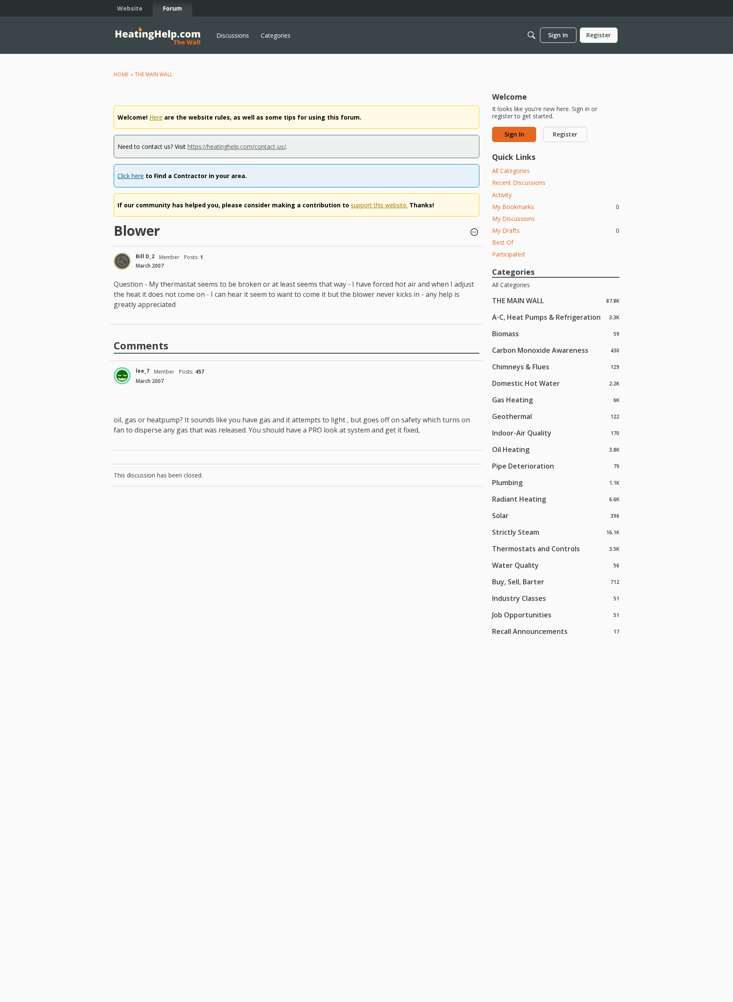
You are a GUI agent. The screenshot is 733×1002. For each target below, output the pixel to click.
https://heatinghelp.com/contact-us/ (236, 146)
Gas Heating (555, 399)
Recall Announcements (555, 631)
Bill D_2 (145, 256)
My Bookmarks (555, 207)
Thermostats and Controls (555, 548)
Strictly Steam (555, 532)
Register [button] (565, 134)
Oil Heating (555, 449)
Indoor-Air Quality (555, 432)
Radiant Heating (555, 498)
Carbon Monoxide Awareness (555, 350)
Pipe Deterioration (555, 465)
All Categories (511, 171)
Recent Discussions (519, 183)
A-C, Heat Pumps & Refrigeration (555, 317)
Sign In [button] (514, 134)
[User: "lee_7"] (122, 375)
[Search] (531, 35)
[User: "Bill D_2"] (122, 261)
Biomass (555, 333)
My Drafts (555, 230)
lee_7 (142, 370)
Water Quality (555, 565)
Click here (131, 176)
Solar (555, 515)
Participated (508, 254)
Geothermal (555, 416)
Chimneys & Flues (555, 366)
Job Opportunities (555, 614)
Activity (502, 195)
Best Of (502, 242)
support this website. (379, 205)
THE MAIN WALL (555, 300)
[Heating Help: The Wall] (157, 35)
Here (155, 117)
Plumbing (555, 482)
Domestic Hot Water (555, 383)
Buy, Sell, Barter (555, 581)
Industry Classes (555, 598)
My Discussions (513, 219)
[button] (474, 232)
